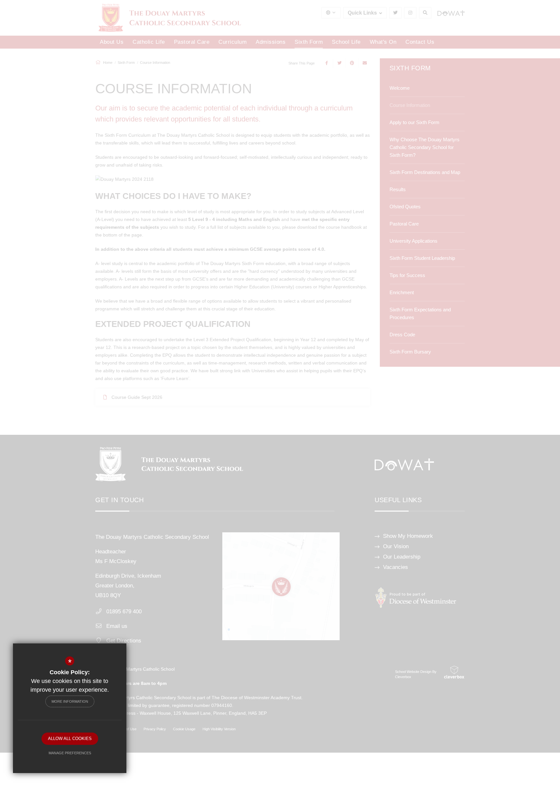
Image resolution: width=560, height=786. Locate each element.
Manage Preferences (70, 753)
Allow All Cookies (70, 738)
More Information (70, 701)
